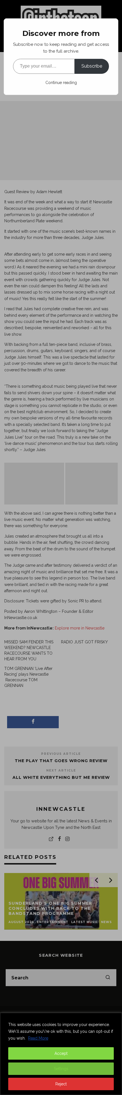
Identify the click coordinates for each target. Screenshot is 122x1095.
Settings (61, 1068)
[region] (61, 1054)
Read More (38, 1038)
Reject (61, 1084)
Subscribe (91, 66)
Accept (61, 1053)
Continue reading (61, 82)
